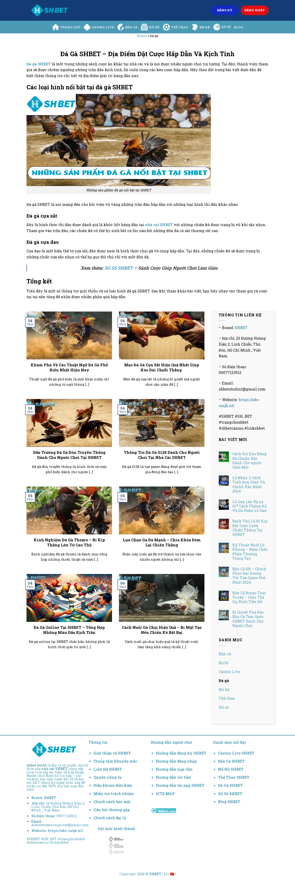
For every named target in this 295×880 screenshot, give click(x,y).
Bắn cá (131, 27)
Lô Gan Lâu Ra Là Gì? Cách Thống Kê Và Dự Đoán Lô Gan (249, 506)
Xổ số (226, 27)
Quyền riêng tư (108, 777)
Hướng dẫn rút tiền (173, 777)
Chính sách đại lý (110, 817)
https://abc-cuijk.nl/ (65, 830)
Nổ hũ (154, 27)
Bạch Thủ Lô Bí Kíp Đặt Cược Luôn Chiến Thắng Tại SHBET (250, 527)
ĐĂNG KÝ (225, 10)
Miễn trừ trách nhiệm (114, 793)
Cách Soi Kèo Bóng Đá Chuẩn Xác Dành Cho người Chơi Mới (249, 460)
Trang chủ (70, 27)
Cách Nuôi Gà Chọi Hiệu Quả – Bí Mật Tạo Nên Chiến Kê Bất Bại (162, 630)
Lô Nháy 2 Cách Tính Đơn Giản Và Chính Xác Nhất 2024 (248, 484)
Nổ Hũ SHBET (231, 769)
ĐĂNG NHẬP (255, 10)
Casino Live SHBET (236, 753)
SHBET (241, 327)
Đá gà (205, 27)
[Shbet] (50, 10)
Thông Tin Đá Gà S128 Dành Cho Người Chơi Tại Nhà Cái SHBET (162, 455)
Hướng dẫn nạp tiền (174, 769)
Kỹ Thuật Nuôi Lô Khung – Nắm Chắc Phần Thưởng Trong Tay (250, 551)
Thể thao (179, 27)
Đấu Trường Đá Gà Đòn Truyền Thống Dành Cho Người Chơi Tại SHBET (69, 455)
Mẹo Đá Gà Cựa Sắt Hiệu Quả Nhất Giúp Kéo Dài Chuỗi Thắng (161, 367)
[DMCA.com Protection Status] (163, 810)
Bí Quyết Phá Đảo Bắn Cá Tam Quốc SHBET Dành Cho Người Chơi (248, 619)
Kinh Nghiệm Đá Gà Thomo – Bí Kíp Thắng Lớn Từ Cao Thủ (69, 542)
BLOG (238, 27)
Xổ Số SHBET (118, 268)
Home (142, 36)
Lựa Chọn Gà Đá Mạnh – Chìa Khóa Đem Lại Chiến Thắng (162, 542)
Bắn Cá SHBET (232, 761)
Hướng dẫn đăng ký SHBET (181, 753)
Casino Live (103, 27)
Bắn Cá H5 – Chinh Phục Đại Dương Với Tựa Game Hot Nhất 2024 (249, 575)
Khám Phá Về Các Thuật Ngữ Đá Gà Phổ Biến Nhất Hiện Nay (69, 367)
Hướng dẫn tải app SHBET (180, 785)
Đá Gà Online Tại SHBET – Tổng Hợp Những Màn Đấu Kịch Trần (69, 630)
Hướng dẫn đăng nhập (176, 761)
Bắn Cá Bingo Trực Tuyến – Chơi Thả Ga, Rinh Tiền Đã (249, 597)
